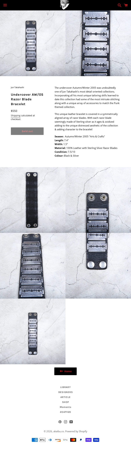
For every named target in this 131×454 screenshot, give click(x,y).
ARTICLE (65, 397)
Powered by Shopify (76, 431)
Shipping (15, 115)
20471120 (65, 412)
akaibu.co (58, 431)
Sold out (27, 131)
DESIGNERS (65, 392)
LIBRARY (65, 387)
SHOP (65, 402)
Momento (65, 407)
